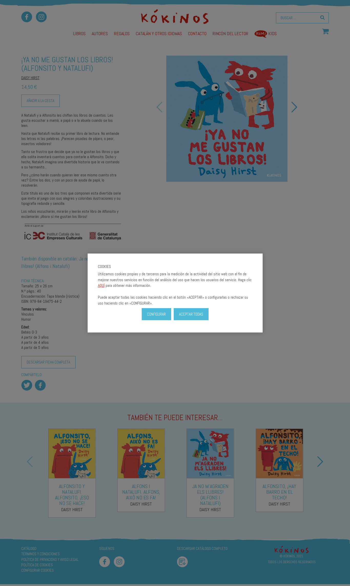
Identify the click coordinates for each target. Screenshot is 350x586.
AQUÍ (101, 285)
